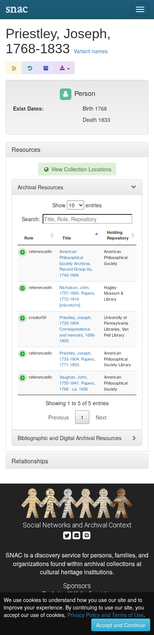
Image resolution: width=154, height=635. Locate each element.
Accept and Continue (120, 625)
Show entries (77, 205)
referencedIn (40, 251)
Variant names (91, 51)
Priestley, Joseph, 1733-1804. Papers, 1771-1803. (77, 358)
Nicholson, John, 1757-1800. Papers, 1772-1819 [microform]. (77, 296)
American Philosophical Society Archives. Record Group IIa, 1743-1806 (75, 263)
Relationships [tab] (30, 461)
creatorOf (37, 317)
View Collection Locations (80, 169)
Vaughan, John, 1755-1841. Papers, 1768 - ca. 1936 (77, 382)
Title (66, 238)
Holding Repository (118, 235)
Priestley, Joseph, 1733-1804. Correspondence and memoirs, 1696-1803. (77, 329)
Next (101, 417)
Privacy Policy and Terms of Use (105, 615)
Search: (31, 219)
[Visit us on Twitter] (67, 534)
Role (28, 238)
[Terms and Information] (86, 534)
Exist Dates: (28, 108)
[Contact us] (76, 534)
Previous (58, 417)
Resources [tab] (26, 149)
